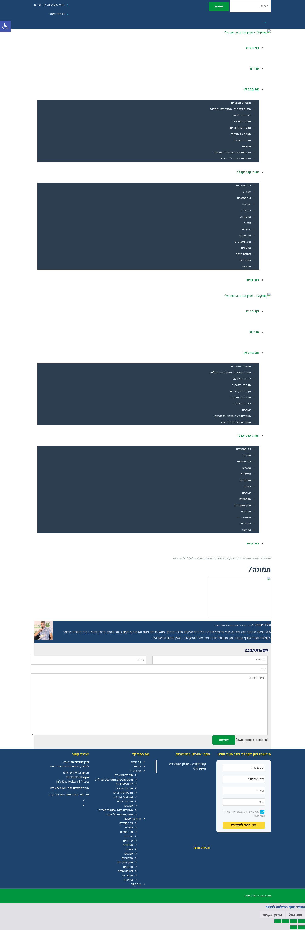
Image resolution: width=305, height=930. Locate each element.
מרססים (128, 867)
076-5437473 (72, 773)
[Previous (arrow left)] (301, 927)
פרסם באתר (57, 14)
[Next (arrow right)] (293, 927)
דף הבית (136, 762)
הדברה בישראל (124, 788)
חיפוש (218, 6)
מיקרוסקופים (125, 862)
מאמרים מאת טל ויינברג (119, 814)
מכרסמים (127, 858)
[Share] (293, 921)
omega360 (250, 895)
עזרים (129, 849)
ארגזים (129, 836)
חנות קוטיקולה (132, 819)
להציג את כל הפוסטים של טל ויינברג (234, 625)
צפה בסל (295, 915)
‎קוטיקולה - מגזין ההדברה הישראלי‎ (187, 766)
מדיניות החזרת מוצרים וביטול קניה (69, 794)
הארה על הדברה (123, 797)
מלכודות (128, 845)
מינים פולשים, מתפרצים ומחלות (114, 779)
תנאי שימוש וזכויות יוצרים (49, 4)
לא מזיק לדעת (124, 784)
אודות (137, 766)
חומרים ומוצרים (124, 775)
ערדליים (128, 840)
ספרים (129, 827)
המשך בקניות (272, 915)
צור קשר (136, 884)
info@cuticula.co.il (68, 781)
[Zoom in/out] (277, 921)
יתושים (128, 806)
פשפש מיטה (125, 871)
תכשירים (127, 875)
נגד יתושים (126, 832)
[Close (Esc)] (301, 921)
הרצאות (128, 880)
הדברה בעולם (125, 801)
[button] (5, 26)
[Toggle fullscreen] (285, 921)
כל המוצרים (126, 823)
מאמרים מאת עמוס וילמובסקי (115, 810)
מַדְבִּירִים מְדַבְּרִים (123, 792)
